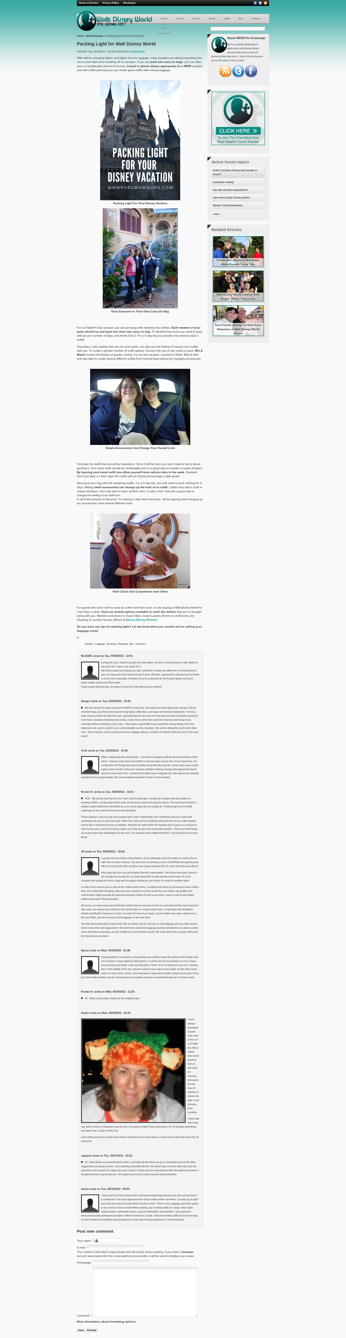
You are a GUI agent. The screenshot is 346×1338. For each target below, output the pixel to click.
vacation (140, 644)
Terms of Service (88, 3)
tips (131, 644)
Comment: (84, 1315)
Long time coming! (223, 182)
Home (164, 18)
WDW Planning (94, 36)
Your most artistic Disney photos (231, 197)
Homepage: (85, 1262)
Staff (163, 28)
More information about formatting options (106, 1321)
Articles (196, 18)
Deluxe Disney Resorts (141, 619)
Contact (256, 18)
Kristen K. (87, 792)
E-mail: (82, 1247)
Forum (179, 18)
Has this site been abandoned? (230, 190)
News (212, 18)
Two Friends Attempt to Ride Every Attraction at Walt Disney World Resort (238, 329)
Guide (226, 18)
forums (223, 60)
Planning (123, 644)
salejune (86, 1155)
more (217, 214)
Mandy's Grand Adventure (228, 205)
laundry (89, 644)
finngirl (85, 701)
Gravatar (187, 1251)
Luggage (100, 644)
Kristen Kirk (138, 51)
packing (111, 644)
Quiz (240, 18)
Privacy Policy (111, 3)
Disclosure (129, 3)
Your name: (85, 1240)
